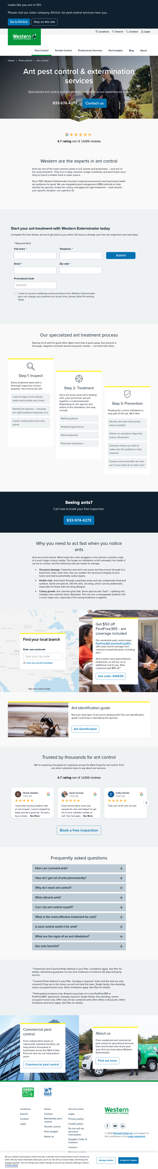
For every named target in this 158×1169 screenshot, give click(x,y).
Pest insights (51, 1131)
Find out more (107, 1061)
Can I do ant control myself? (54, 907)
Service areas (76, 1109)
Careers (72, 1147)
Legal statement (136, 1136)
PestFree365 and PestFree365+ (113, 643)
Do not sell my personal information (76, 1131)
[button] (79, 117)
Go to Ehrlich (19, 22)
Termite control (52, 1126)
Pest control (25, 60)
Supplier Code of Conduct (77, 1141)
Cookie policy (75, 1123)
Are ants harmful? (47, 946)
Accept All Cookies (128, 1160)
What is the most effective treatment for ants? (65, 917)
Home (11, 60)
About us (49, 1136)
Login (147, 31)
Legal (71, 1114)
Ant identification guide (90, 708)
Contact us (94, 103)
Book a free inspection (79, 830)
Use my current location (39, 662)
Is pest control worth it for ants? (56, 927)
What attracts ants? (48, 897)
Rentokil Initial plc (123, 1133)
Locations (103, 31)
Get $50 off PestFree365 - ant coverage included (111, 629)
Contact (133, 31)
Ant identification (85, 729)
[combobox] (42, 656)
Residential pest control (53, 1120)
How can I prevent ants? (51, 868)
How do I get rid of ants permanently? (60, 878)
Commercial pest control (42, 1064)
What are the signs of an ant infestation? (62, 936)
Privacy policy (76, 1118)
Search (119, 31)
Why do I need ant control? (53, 888)
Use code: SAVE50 (111, 676)
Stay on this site (44, 22)
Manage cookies (106, 1160)
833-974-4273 (65, 103)
